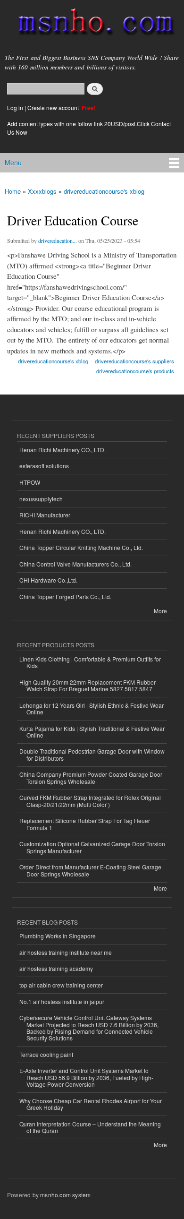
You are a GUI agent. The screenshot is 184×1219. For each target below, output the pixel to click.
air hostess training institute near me (65, 952)
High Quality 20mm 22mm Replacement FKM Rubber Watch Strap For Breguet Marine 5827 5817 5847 (87, 685)
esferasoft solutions (44, 466)
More (160, 611)
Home (13, 191)
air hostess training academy (56, 968)
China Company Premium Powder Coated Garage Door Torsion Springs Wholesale (90, 777)
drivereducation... (57, 240)
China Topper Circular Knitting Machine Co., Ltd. (81, 547)
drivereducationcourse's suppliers (134, 361)
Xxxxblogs (42, 191)
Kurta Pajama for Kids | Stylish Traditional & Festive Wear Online (92, 731)
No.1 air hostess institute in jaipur (61, 1001)
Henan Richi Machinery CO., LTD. (62, 450)
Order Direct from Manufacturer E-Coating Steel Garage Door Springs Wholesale (90, 870)
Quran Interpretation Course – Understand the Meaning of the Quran (90, 1127)
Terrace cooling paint (46, 1054)
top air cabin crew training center (61, 985)
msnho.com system (65, 1195)
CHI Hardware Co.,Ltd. (48, 580)
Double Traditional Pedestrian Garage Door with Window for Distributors (92, 754)
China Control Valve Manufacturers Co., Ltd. (75, 564)
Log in (15, 107)
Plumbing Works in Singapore (57, 936)
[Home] (92, 24)
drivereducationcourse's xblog (104, 191)
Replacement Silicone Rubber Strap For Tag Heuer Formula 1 (84, 823)
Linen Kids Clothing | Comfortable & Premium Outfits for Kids (90, 662)
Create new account (53, 107)
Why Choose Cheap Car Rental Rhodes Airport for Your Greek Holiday (90, 1104)
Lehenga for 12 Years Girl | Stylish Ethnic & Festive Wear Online (91, 708)
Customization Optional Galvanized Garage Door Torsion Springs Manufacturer (92, 847)
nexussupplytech (41, 499)
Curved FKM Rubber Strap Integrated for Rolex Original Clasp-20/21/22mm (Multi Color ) (90, 800)
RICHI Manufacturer (44, 515)
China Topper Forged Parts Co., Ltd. (65, 596)
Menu (13, 162)
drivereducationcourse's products (135, 371)
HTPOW (29, 482)
